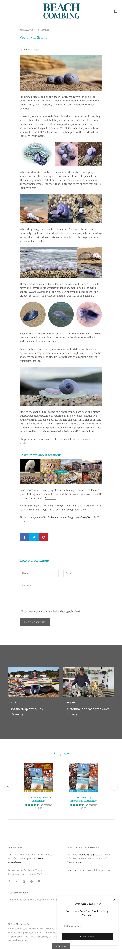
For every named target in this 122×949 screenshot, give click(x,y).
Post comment (35, 622)
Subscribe (87, 936)
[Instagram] (24, 881)
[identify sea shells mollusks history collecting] (61, 471)
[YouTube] (39, 881)
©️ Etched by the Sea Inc (19, 924)
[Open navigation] (7, 11)
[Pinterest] (31, 881)
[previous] (8, 786)
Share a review (75, 870)
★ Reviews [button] (61, 946)
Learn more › (74, 862)
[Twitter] (16, 881)
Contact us (14, 854)
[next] (113, 786)
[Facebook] (9, 881)
